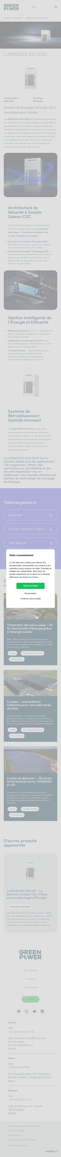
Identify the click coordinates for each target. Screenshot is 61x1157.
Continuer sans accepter (30, 599)
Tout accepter (30, 585)
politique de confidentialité (20, 571)
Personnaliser (30, 593)
